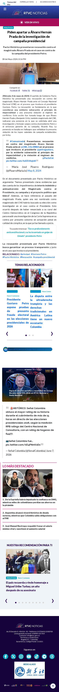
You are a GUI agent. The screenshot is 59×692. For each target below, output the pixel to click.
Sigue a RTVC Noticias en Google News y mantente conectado (30, 349)
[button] (26, 335)
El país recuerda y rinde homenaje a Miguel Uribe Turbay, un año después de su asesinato (27, 586)
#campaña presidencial (44, 257)
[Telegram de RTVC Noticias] (44, 656)
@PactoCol (48, 158)
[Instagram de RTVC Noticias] (21, 656)
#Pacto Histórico (11, 257)
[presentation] (7, 332)
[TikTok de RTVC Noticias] (36, 656)
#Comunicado (17, 141)
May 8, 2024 (34, 170)
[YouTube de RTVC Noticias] (28, 656)
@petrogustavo (45, 150)
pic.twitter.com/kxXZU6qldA (21, 161)
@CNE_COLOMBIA (30, 147)
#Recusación (26, 257)
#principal (25, 254)
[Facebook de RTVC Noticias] (5, 656)
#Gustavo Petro (38, 254)
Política (8, 28)
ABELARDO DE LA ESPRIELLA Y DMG (20, 2)
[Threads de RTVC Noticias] (52, 656)
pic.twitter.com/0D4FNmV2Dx (23, 444)
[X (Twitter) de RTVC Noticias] (13, 656)
